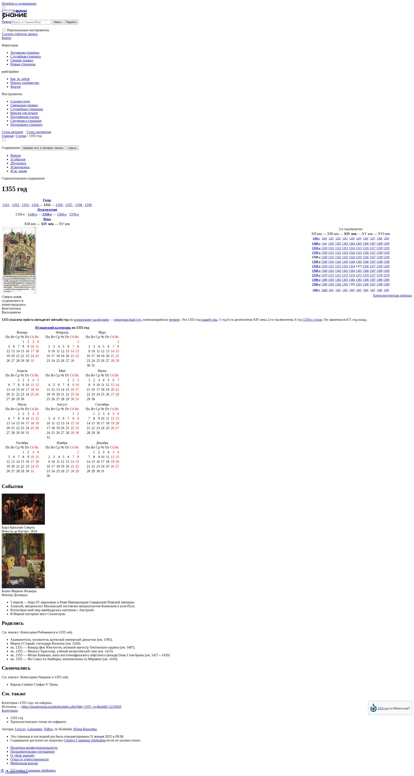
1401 (331, 290)
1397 (373, 284)
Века (47, 219)
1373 (345, 275)
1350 (324, 266)
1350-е (47, 214)
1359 (88, 205)
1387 (373, 280)
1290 (324, 238)
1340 (324, 261)
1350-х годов (312, 319)
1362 (338, 270)
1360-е (61, 214)
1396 (366, 284)
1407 (372, 290)
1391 (331, 284)
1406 (365, 290)
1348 (379, 261)
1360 (324, 270)
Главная (7, 136)
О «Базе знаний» (22, 755)
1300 (324, 243)
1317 (373, 248)
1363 (345, 270)
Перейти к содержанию (19, 3)
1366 (366, 270)
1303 (345, 243)
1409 (386, 290)
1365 (359, 270)
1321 (331, 252)
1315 (359, 248)
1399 (386, 284)
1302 (338, 243)
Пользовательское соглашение (32, 751)
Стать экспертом (39, 132)
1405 (358, 290)
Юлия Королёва (85, 729)
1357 (69, 205)
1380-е (316, 280)
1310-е (316, 248)
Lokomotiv (34, 729)
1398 (379, 284)
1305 (359, 243)
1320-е (316, 252)
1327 (373, 252)
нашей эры (209, 319)
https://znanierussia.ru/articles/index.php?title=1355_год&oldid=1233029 (71, 706)
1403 (345, 290)
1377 (373, 275)
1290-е (316, 238)
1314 (352, 248)
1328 (379, 252)
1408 (379, 290)
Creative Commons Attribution (85, 740)
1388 (379, 280)
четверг (174, 319)
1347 (373, 261)
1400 (324, 290)
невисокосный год (127, 319)
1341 (331, 261)
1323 (345, 252)
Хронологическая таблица (392, 295)
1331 (331, 257)
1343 (345, 261)
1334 (352, 257)
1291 (331, 238)
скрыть (72, 148)
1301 (331, 243)
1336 (366, 257)
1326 (366, 252)
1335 (359, 257)
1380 (324, 280)
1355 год (383, 708)
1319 (386, 248)
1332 (338, 257)
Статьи (21, 136)
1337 (373, 257)
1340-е (32, 214)
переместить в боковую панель (43, 148)
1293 (345, 238)
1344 (352, 261)
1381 (331, 280)
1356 (59, 205)
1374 (352, 275)
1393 (345, 284)
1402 (338, 290)
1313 (345, 248)
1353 (26, 205)
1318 (379, 248)
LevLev (20, 729)
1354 (35, 205)
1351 (6, 205)
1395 (359, 284)
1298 (379, 238)
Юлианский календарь (53, 327)
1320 (324, 252)
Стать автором (12, 132)
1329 (386, 252)
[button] (4, 29)
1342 (338, 261)
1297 (372, 238)
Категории (9, 710)
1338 (379, 257)
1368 (379, 270)
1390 (324, 284)
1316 (366, 248)
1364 (352, 270)
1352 (16, 205)
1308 (379, 243)
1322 (338, 252)
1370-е (74, 214)
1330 (324, 257)
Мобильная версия (24, 763)
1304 (352, 243)
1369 (386, 270)
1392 (338, 284)
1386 (366, 280)
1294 (351, 238)
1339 (386, 257)
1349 (386, 261)
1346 (366, 261)
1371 (331, 275)
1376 (366, 275)
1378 (379, 275)
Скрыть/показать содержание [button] (23, 178)
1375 (359, 275)
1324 (352, 252)
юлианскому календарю (91, 319)
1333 (345, 257)
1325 (359, 252)
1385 (359, 280)
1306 (366, 243)
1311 (331, 248)
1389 (386, 280)
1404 (351, 290)
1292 (338, 238)
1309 (386, 243)
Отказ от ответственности (29, 759)
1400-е (316, 290)
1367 (373, 270)
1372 (338, 275)
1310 (324, 248)
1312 (338, 248)
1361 (331, 270)
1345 (359, 261)
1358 (79, 205)
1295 (358, 238)
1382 (338, 280)
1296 (365, 238)
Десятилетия (47, 209)
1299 (386, 238)
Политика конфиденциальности (34, 747)
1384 (352, 280)
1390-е (316, 284)
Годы (47, 200)
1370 (324, 275)
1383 (345, 280)
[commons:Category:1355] (373, 711)
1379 (386, 275)
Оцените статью (16, 772)
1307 (373, 243)
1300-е (316, 243)
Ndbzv (48, 729)
